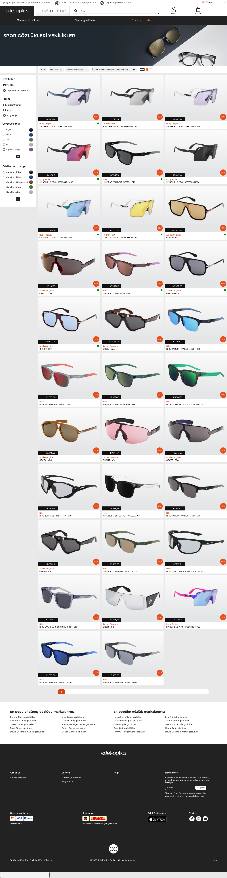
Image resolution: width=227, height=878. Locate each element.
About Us (15, 772)
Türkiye (209, 2)
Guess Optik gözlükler (125, 724)
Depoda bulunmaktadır (17, 90)
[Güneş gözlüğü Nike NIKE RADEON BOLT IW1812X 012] (69, 374)
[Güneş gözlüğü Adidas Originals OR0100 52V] (69, 318)
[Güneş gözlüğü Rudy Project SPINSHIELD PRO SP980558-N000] (133, 207)
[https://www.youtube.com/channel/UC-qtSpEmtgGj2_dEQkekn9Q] (205, 819)
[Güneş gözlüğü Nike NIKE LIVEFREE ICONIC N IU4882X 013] (69, 596)
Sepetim (198, 13)
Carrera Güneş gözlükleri (23, 717)
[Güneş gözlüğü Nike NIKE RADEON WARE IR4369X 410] (196, 318)
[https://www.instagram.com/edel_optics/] (198, 819)
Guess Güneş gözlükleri (22, 724)
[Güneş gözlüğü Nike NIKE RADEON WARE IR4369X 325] (133, 541)
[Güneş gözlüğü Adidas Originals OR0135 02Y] (133, 430)
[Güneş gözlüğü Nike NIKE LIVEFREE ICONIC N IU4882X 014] (133, 485)
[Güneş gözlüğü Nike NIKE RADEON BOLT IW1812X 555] (133, 263)
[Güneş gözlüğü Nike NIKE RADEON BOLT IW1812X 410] (69, 652)
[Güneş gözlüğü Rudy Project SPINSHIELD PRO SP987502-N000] (69, 96)
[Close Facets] (18, 69)
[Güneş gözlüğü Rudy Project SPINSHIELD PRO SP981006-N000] (196, 152)
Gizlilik (33, 860)
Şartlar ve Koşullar (19, 860)
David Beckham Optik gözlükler (181, 731)
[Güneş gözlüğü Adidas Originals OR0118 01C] (133, 596)
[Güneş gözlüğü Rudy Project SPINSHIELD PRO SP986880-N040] (196, 596)
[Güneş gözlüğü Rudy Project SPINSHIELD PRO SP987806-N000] (133, 96)
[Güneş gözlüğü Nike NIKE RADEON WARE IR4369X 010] (196, 485)
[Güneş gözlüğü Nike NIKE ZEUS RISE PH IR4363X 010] (69, 485)
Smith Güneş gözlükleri (74, 728)
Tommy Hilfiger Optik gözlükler (130, 731)
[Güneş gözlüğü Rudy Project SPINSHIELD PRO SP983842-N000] (69, 152)
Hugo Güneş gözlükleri (74, 720)
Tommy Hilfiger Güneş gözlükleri (79, 724)
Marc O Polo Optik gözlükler (128, 720)
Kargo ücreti (68, 781)
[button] (17, 11)
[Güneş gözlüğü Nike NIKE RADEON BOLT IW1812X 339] (133, 374)
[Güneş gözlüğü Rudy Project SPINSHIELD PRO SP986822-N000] (69, 207)
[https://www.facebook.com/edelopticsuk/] (192, 819)
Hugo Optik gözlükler (176, 728)
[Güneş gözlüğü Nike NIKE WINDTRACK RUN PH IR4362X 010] (196, 541)
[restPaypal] (28, 818)
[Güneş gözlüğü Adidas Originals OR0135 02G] (69, 263)
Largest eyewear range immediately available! (30, 2)
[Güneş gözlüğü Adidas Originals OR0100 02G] (196, 207)
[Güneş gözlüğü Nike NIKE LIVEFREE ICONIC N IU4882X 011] (196, 374)
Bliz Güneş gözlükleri (73, 717)
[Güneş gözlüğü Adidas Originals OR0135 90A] (196, 430)
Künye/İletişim (45, 860)
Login (173, 13)
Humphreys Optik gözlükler (128, 717)
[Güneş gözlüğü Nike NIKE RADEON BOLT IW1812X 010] (133, 152)
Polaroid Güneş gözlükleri (23, 720)
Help (116, 772)
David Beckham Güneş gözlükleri (27, 731)
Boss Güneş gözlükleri (21, 728)
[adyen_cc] (12, 818)
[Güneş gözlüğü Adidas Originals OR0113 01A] (69, 541)
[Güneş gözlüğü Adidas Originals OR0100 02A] (196, 263)
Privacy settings (18, 777)
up (214, 860)
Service (66, 772)
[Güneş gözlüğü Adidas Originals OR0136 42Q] (69, 430)
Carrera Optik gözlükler (177, 720)
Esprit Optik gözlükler (176, 717)
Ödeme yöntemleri (71, 777)
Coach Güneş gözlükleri (74, 731)
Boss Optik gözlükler (124, 728)
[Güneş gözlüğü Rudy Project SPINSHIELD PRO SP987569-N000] (196, 96)
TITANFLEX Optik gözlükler (179, 724)
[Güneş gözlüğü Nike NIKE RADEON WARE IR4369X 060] (133, 652)
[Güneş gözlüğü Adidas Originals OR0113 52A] (133, 318)
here (202, 796)
